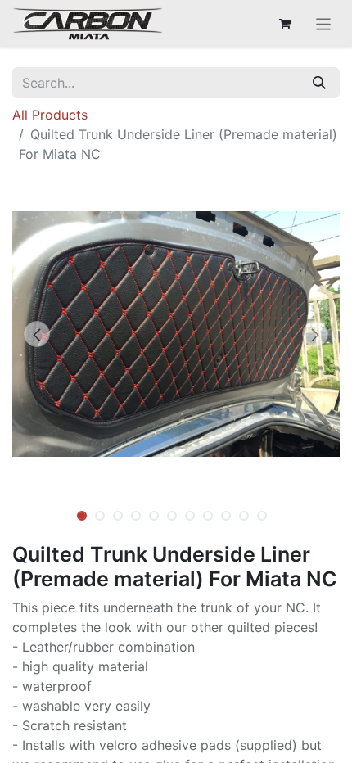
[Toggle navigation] (324, 24)
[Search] (319, 82)
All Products (50, 114)
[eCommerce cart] (284, 23)
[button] (36, 334)
